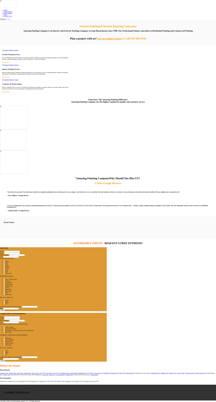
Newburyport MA (190, 373)
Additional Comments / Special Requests (11, 306)
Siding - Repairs (9, 327)
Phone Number (4, 255)
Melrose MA (172, 373)
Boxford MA (27, 373)
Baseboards (8, 338)
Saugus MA (52, 374)
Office (6, 292)
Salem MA (45, 374)
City (1, 256)
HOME (5, 10)
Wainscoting (8, 341)
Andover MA (12, 373)
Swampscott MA (60, 374)
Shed (6, 271)
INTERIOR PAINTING (6, 276)
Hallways (7, 281)
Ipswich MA (98, 373)
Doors (6, 265)
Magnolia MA (114, 373)
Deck (6, 270)
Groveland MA (74, 373)
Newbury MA (180, 373)
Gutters (7, 268)
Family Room (8, 284)
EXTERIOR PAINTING (7, 258)
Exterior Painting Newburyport (149, 227)
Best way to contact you (6, 297)
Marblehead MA (155, 373)
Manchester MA (130, 373)
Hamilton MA (82, 373)
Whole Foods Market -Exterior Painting (173, 227)
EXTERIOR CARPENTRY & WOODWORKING (14, 324)
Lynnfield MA (106, 373)
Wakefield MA (94, 374)
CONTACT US (7, 16)
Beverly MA (20, 373)
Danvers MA (35, 373)
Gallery (5, 14)
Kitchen (7, 287)
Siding (7, 261)
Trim (6, 263)
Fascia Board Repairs (10, 329)
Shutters (7, 266)
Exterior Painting (7, 11)
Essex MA (49, 373)
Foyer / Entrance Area (11, 279)
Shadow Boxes (9, 343)
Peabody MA (6, 374)
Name (2, 251)
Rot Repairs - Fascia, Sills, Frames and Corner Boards (19, 330)
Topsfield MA (69, 374)
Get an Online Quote (109, 38)
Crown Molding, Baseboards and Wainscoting (61, 227)
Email (2, 253)
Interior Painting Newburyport (34, 227)
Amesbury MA (4, 373)
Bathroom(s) (8, 291)
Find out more (6, 62)
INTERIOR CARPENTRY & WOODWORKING (14, 335)
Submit (2, 310)
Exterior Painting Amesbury (13, 227)
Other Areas (8, 273)
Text (6, 303)
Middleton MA (164, 373)
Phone (7, 302)
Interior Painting (7, 13)
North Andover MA (200, 373)
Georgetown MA (64, 373)
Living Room (8, 282)
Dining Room (8, 286)
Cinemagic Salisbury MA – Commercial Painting (121, 227)
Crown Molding (9, 340)
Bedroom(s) (8, 289)
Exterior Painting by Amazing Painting (90, 227)
